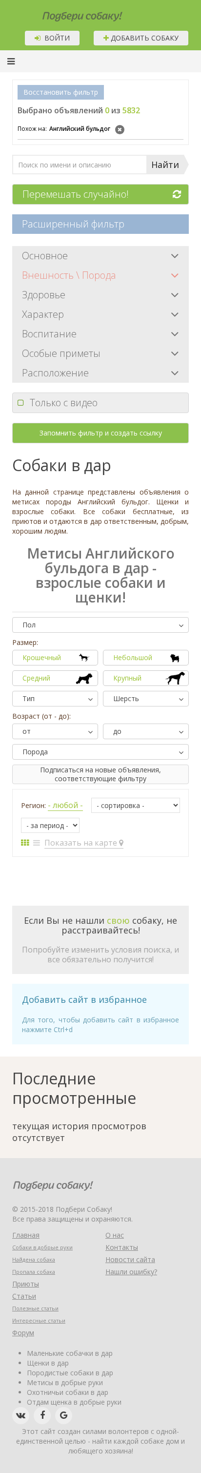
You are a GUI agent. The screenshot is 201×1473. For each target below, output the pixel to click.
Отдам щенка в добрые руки (74, 1402)
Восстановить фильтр (60, 92)
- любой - (65, 805)
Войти (55, 37)
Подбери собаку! (69, 13)
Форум (23, 1332)
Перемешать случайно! (75, 194)
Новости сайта (130, 1259)
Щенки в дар (48, 1363)
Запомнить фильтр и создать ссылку (101, 432)
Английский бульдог (64, 128)
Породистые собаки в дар (70, 1372)
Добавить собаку (144, 37)
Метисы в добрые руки (65, 1382)
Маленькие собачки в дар (70, 1353)
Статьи (24, 1296)
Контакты (121, 1247)
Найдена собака (33, 1259)
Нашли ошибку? (131, 1271)
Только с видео (64, 402)
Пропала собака (33, 1271)
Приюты (25, 1283)
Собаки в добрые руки (42, 1247)
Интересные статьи (38, 1320)
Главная (26, 1235)
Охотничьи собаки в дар (67, 1392)
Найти (165, 164)
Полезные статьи (35, 1308)
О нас (114, 1235)
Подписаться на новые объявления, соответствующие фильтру (100, 774)
